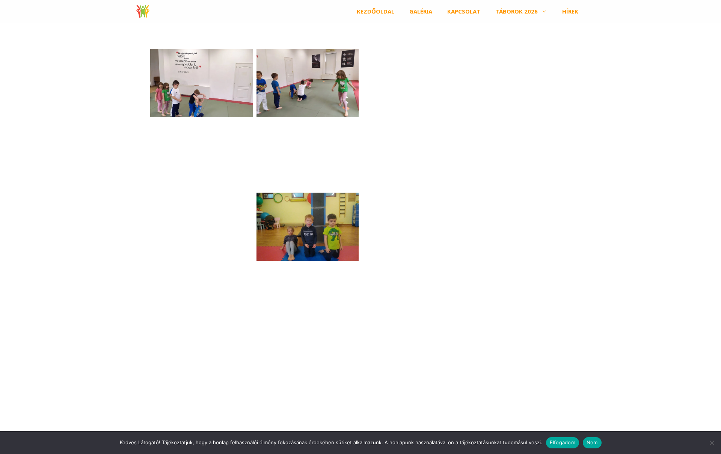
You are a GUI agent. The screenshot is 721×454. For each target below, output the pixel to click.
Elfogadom (562, 442)
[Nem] (711, 442)
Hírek (570, 11)
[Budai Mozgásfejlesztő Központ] (142, 11)
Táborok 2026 (516, 11)
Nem (592, 442)
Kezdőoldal (375, 11)
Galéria (420, 11)
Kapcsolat (463, 11)
